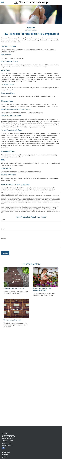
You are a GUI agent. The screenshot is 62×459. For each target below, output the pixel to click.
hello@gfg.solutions (7, 445)
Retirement (5, 454)
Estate (4, 457)
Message (3, 238)
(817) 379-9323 (10, 435)
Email (3, 229)
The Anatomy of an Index (12, 320)
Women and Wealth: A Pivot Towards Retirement (42, 289)
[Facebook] (3, 448)
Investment (5, 456)
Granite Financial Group (33, 2)
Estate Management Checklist (14, 288)
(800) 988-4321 (12, 437)
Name (3, 219)
